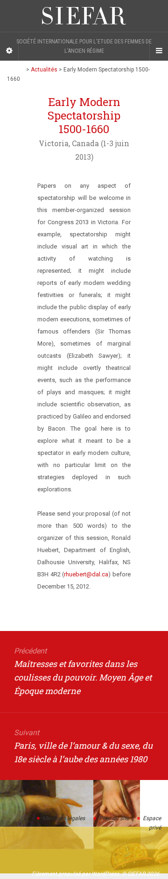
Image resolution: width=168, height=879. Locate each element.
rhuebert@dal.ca (86, 574)
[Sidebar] (9, 51)
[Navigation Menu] (158, 51)
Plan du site (114, 818)
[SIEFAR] (84, 16)
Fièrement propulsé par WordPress (75, 874)
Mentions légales (63, 818)
